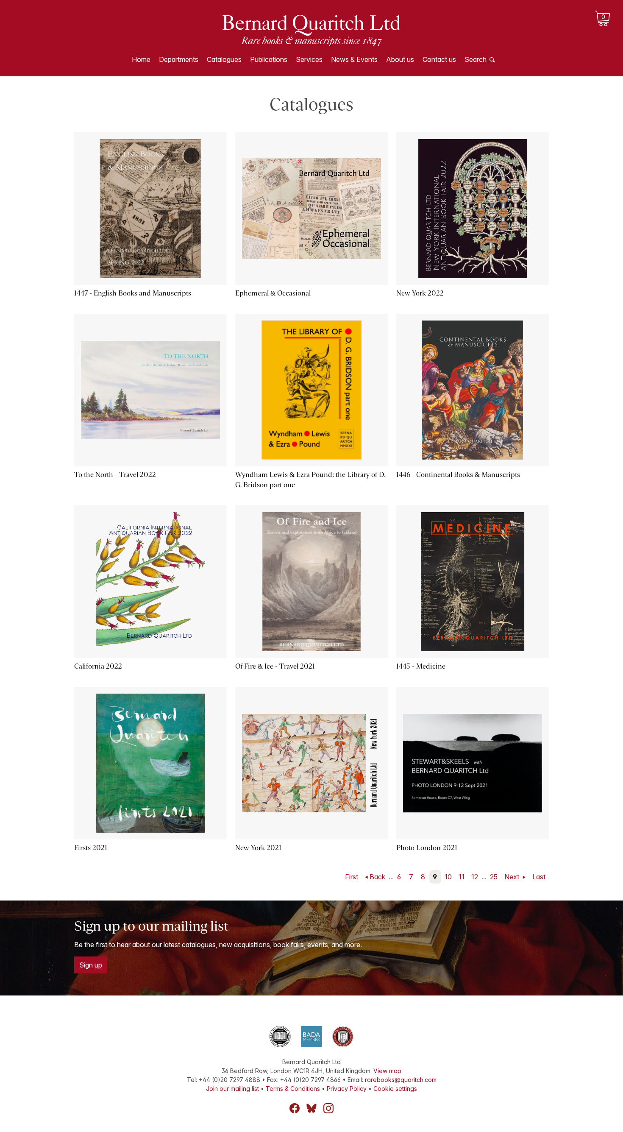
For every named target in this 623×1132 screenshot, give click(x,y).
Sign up (90, 965)
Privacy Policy (347, 1088)
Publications (268, 59)
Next (512, 877)
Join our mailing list (232, 1088)
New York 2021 (258, 848)
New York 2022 (420, 293)
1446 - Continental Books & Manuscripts (458, 475)
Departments (178, 59)
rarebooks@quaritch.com (401, 1079)
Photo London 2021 (426, 848)
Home (141, 59)
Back (377, 877)
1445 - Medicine (420, 666)
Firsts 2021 (90, 848)
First (351, 877)
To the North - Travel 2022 (115, 475)
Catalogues (224, 59)
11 (461, 877)
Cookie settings (395, 1088)
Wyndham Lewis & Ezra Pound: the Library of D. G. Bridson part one (310, 480)
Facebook (294, 1108)
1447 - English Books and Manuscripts (132, 293)
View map (387, 1070)
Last (538, 877)
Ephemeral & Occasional (273, 293)
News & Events (354, 59)
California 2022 (98, 666)
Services (309, 59)
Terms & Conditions (293, 1088)
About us (400, 59)
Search (475, 59)
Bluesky (311, 1108)
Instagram (328, 1108)
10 (448, 877)
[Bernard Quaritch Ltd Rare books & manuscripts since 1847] (311, 29)
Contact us (439, 59)
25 (494, 877)
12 (474, 877)
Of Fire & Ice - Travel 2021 (275, 666)
